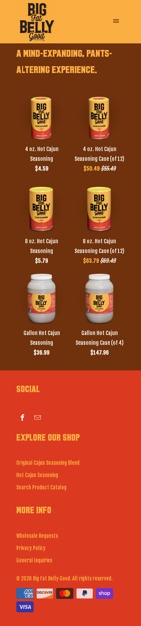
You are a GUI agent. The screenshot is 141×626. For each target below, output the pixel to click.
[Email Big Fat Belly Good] (37, 417)
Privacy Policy (31, 548)
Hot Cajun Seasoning (37, 475)
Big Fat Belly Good (51, 578)
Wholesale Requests (37, 536)
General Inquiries (34, 560)
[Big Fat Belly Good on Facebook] (22, 417)
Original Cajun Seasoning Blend (48, 463)
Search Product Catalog (41, 487)
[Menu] (116, 16)
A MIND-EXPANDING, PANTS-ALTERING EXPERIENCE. (64, 58)
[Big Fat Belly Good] (45, 21)
